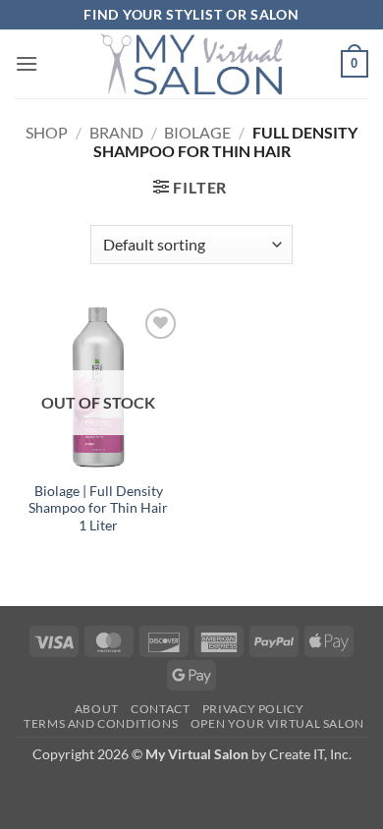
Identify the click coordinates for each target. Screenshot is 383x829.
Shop (47, 132)
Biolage (197, 132)
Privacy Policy (253, 708)
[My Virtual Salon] (191, 63)
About (97, 708)
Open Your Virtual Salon (277, 723)
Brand (116, 132)
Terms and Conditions (101, 723)
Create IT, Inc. (310, 754)
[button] (26, 63)
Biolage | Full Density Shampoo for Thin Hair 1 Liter (98, 508)
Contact (160, 708)
